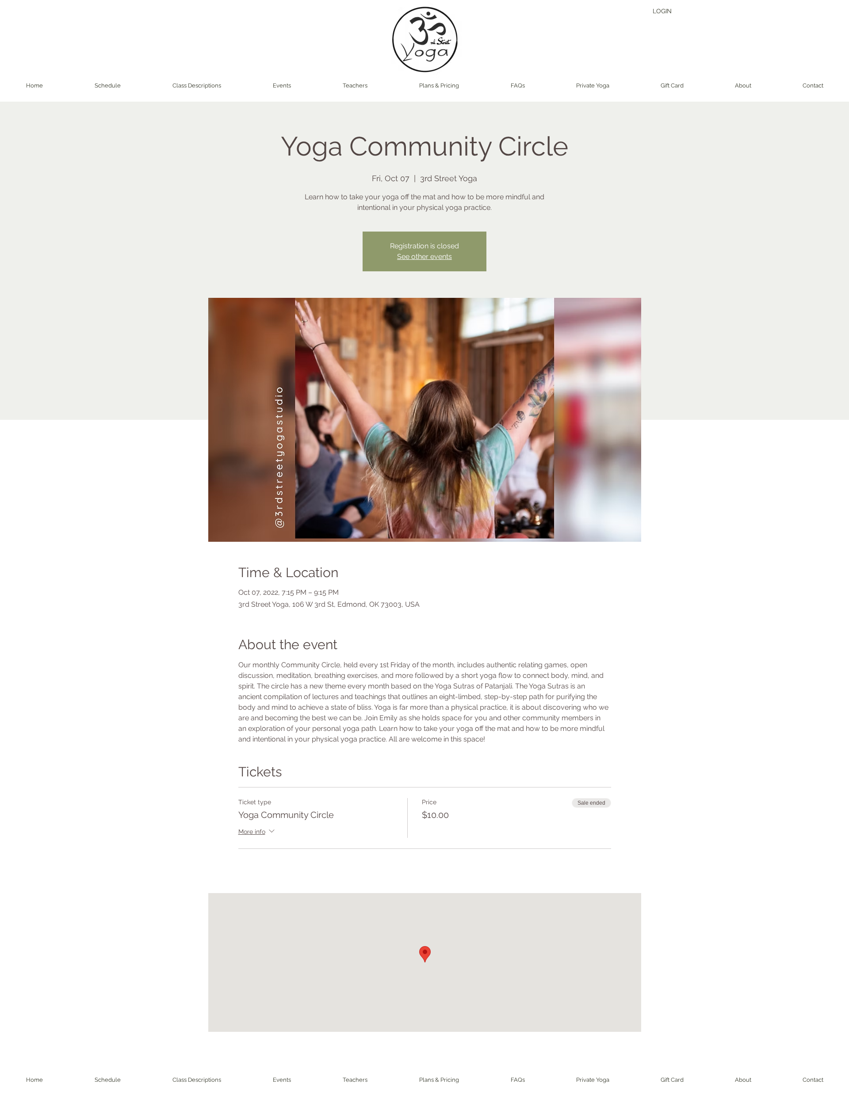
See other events (424, 256)
